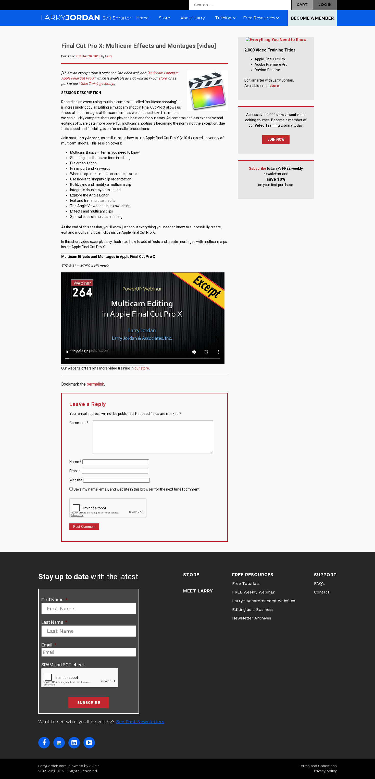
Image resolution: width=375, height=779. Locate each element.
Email (75, 471)
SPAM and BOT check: (63, 664)
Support (325, 574)
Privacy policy (325, 771)
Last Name (54, 622)
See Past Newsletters (140, 721)
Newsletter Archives (251, 618)
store (162, 78)
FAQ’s (319, 583)
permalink (95, 384)
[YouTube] (89, 742)
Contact (321, 592)
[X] (59, 742)
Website (75, 480)
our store (141, 368)
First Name (54, 599)
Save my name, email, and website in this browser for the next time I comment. (136, 489)
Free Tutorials (246, 583)
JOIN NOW (275, 139)
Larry (108, 56)
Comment (78, 423)
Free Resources (252, 574)
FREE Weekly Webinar (253, 592)
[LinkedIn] (74, 742)
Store (191, 574)
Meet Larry (198, 591)
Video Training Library (96, 84)
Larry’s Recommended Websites (263, 600)
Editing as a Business (252, 609)
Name (75, 462)
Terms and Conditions (318, 766)
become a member (312, 18)
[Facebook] (44, 742)
